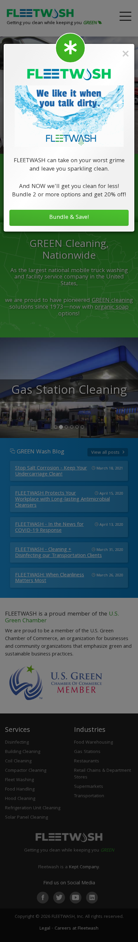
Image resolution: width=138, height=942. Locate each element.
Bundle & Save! (69, 218)
